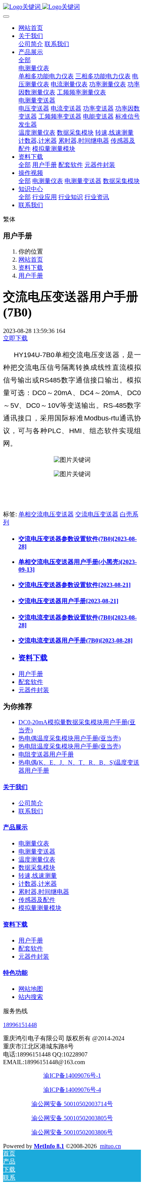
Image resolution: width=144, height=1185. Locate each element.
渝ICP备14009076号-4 (72, 1089)
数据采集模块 (36, 867)
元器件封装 (33, 690)
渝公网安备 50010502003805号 (72, 1118)
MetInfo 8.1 (49, 1146)
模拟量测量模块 (39, 908)
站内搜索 (30, 997)
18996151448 (20, 1025)
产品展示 (15, 827)
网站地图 (30, 989)
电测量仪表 (33, 843)
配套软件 (30, 682)
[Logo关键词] (72, 7)
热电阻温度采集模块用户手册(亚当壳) (69, 746)
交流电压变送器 (96, 514)
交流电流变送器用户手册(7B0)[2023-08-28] (75, 640)
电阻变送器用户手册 (46, 754)
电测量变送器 (36, 851)
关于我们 (15, 787)
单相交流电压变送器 (46, 514)
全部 (24, 60)
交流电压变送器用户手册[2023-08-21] (68, 601)
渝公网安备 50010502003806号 (72, 1132)
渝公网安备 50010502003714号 (72, 1104)
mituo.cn (110, 1146)
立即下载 (15, 338)
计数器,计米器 (37, 883)
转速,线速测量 (37, 875)
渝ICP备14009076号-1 (72, 1075)
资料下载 (30, 267)
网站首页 (30, 28)
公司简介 (30, 803)
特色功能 (15, 972)
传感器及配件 (36, 900)
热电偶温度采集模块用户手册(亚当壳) (69, 738)
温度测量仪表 (36, 859)
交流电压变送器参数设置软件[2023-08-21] (74, 585)
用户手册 (30, 275)
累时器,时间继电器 (43, 891)
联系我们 (30, 811)
